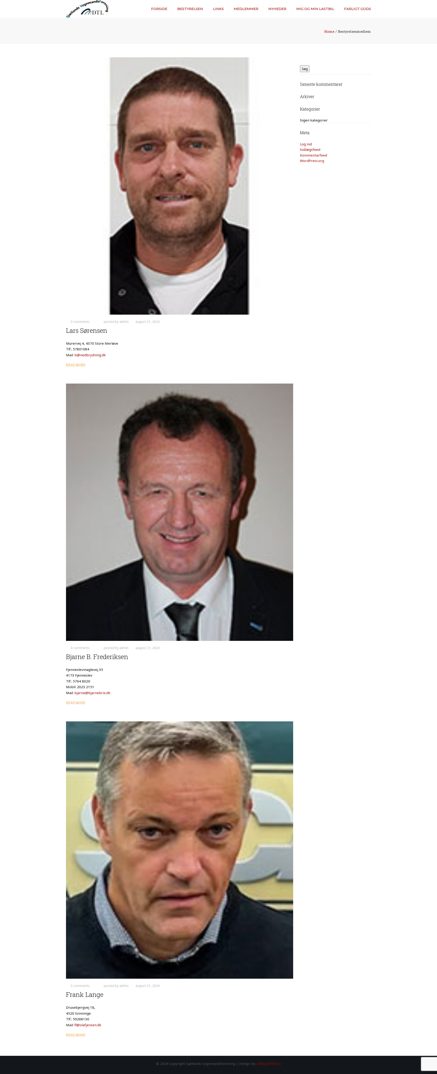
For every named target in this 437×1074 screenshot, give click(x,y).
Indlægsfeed (310, 149)
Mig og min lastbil (315, 9)
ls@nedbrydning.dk (90, 355)
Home (329, 31)
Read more (75, 365)
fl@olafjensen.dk (87, 1025)
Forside (159, 9)
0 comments (80, 321)
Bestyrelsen (190, 9)
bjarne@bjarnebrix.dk (92, 692)
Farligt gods (357, 9)
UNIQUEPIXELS (269, 1063)
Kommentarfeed (313, 155)
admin (124, 321)
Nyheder (277, 9)
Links (218, 9)
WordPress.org (312, 160)
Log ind (306, 144)
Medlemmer (246, 9)
